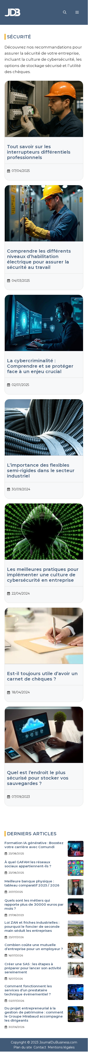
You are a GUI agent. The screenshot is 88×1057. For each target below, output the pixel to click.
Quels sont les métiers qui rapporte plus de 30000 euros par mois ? (34, 904)
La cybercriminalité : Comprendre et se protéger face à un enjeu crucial (40, 366)
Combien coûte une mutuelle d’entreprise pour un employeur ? (34, 947)
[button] (65, 12)
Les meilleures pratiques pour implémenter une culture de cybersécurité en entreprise (43, 575)
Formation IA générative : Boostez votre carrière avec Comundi (34, 845)
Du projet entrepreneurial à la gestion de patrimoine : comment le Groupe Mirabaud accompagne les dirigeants (34, 1014)
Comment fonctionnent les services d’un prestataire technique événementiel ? (28, 990)
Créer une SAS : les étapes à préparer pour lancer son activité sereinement (33, 968)
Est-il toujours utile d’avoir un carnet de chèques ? (42, 676)
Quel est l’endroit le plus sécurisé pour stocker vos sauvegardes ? (37, 778)
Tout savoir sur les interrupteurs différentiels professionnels (38, 152)
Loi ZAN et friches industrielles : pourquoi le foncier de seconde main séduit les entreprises (32, 926)
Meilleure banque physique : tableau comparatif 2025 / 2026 (32, 883)
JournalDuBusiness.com (58, 1042)
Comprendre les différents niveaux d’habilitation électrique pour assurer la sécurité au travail (39, 259)
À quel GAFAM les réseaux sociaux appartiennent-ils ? (28, 864)
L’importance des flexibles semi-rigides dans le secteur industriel (40, 470)
